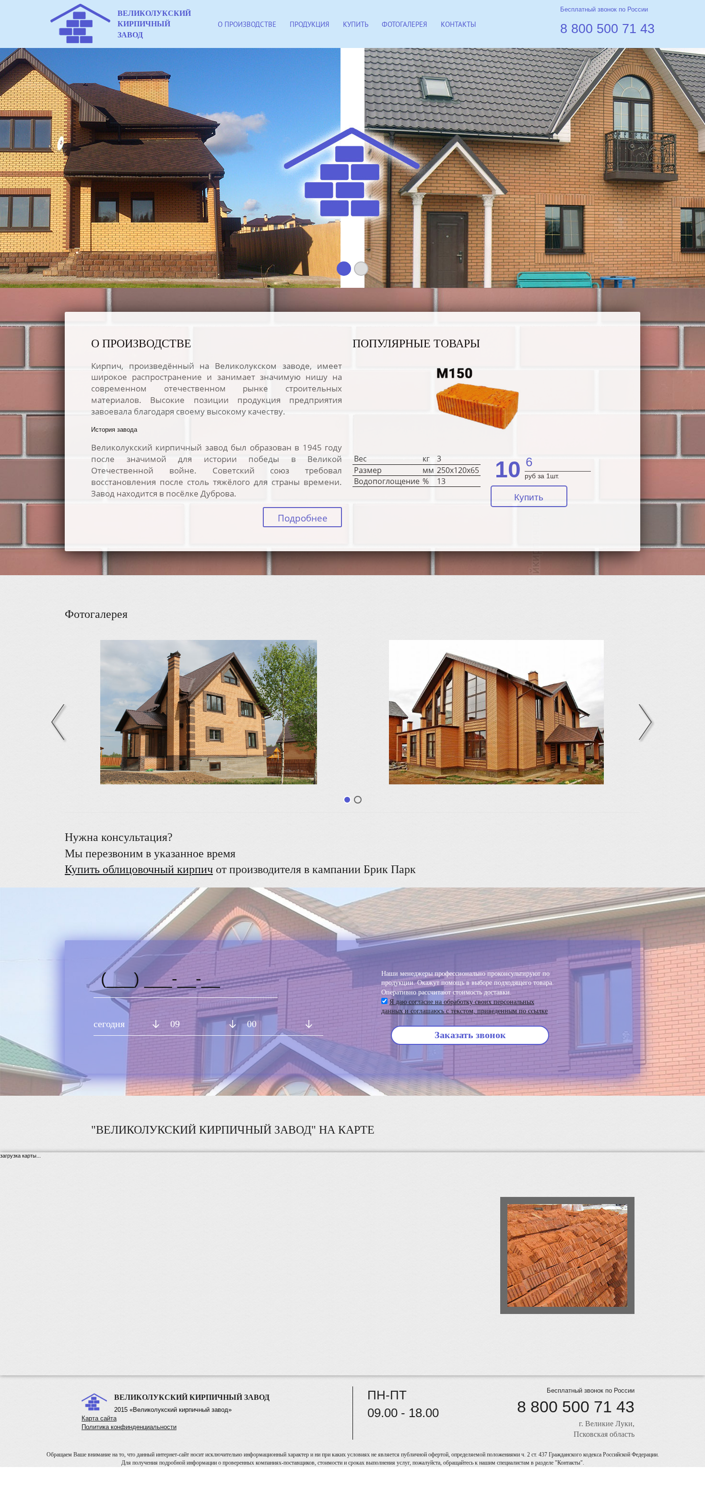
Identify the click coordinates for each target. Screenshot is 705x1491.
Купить (528, 497)
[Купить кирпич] (208, 712)
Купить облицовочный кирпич (139, 869)
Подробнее (303, 518)
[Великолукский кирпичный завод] (496, 712)
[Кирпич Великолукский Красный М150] (477, 407)
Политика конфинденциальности (129, 1427)
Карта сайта (99, 1418)
